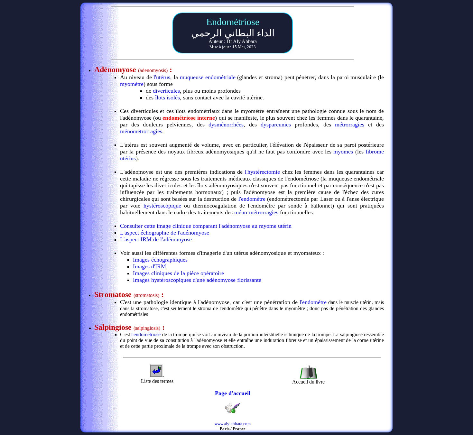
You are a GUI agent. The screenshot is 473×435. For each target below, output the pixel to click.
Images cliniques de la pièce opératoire (178, 273)
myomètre (132, 84)
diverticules (166, 91)
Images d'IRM (149, 266)
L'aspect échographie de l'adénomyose (164, 232)
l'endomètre (251, 199)
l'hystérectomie (262, 172)
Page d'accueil (232, 393)
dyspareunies (276, 124)
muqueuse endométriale (208, 77)
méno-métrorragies (256, 212)
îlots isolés (166, 97)
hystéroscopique (162, 205)
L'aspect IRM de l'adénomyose (156, 239)
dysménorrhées (226, 124)
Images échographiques (160, 259)
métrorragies (349, 124)
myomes (343, 151)
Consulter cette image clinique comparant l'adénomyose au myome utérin (206, 226)
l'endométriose (146, 334)
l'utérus (161, 77)
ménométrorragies (141, 131)
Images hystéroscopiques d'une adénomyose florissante (197, 280)
